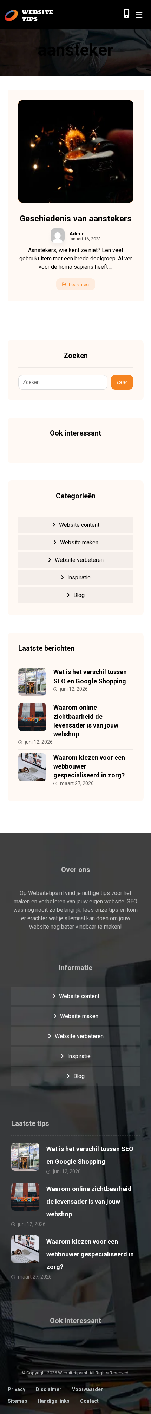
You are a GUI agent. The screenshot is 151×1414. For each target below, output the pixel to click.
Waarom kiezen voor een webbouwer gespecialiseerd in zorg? (90, 1254)
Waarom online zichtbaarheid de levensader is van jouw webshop (89, 1201)
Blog (79, 595)
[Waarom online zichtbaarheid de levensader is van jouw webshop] (32, 717)
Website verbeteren (79, 560)
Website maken (79, 542)
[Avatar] (58, 235)
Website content (79, 525)
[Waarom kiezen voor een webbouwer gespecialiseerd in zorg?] (32, 767)
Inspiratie (79, 577)
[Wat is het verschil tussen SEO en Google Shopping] (32, 682)
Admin (77, 234)
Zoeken (122, 382)
